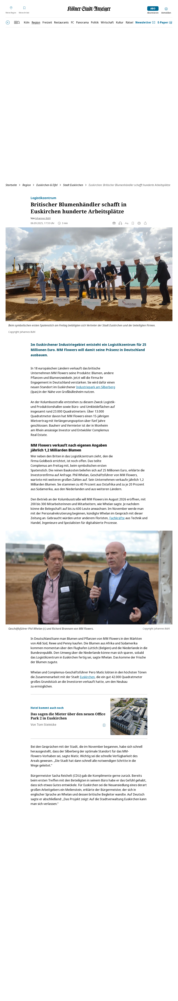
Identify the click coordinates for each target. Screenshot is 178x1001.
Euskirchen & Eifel (47, 185)
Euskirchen (87, 677)
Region (26, 185)
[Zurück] (8, 22)
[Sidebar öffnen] (16, 22)
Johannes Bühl (43, 218)
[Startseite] (89, 8)
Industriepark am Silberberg (95, 387)
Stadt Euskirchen (73, 185)
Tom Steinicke (46, 724)
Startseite (11, 185)
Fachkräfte (117, 518)
